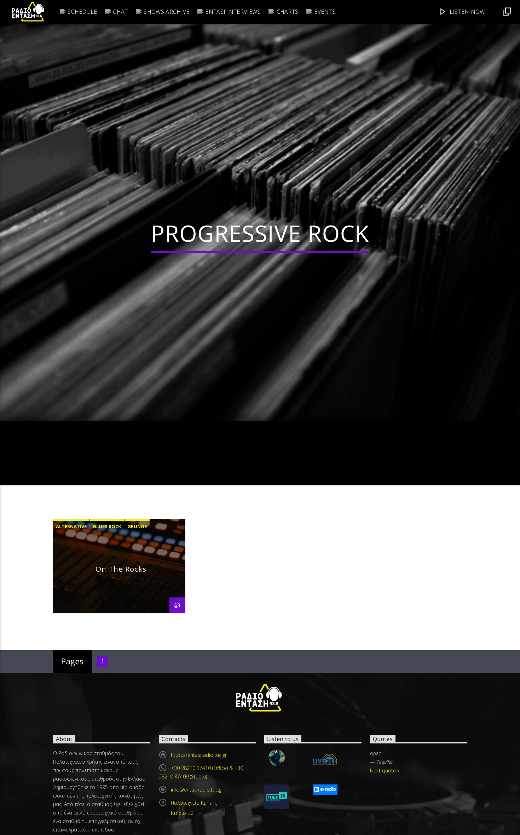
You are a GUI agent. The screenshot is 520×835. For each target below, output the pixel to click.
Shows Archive (166, 12)
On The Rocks (121, 592)
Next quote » (384, 794)
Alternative (71, 550)
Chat (120, 12)
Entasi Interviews (232, 12)
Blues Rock (107, 550)
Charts (288, 12)
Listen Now (466, 12)
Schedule (82, 12)
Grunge (137, 550)
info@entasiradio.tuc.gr (197, 813)
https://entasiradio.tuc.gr (199, 779)
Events (324, 12)
